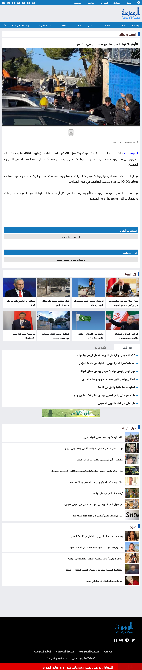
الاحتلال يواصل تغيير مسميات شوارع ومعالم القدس (108, 379)
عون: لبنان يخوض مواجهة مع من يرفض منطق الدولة (123, 302)
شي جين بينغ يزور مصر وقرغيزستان (24, 335)
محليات (122, 25)
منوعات (63, 25)
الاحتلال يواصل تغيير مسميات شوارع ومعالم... (89, 302)
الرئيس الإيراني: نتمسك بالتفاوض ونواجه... (126, 335)
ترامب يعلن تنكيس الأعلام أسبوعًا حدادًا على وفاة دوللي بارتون (94, 448)
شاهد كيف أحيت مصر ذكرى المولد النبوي (103, 437)
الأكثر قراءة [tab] (100, 347)
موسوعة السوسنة (21, 25)
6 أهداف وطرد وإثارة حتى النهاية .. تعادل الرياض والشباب (106, 355)
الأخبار (129, 2)
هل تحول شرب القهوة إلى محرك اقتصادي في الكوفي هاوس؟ (93, 504)
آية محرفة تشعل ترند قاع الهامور (108, 493)
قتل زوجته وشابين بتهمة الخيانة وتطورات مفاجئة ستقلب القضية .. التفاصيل (87, 470)
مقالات (79, 25)
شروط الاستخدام (65, 651)
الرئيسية (136, 25)
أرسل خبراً (91, 2)
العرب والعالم (127, 34)
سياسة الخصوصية (89, 651)
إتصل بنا (104, 2)
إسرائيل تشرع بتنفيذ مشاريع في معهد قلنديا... (55, 335)
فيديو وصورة (45, 25)
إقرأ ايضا (130, 274)
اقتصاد (107, 25)
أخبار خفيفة (129, 427)
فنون (133, 526)
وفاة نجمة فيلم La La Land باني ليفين (104, 580)
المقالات (117, 2)
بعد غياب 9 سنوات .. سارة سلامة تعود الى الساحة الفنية (96, 547)
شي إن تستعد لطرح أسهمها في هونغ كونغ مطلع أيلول (97, 515)
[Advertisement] (56, 13)
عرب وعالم (93, 25)
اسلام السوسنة (42, 651)
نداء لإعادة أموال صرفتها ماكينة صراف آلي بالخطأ (100, 459)
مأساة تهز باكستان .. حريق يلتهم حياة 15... (91, 335)
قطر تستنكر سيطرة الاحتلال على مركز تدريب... (55, 302)
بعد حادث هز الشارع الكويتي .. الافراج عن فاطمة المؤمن (106, 363)
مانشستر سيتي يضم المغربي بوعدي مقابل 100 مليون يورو (104, 395)
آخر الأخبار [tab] (127, 347)
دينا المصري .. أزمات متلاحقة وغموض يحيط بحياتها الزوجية (95, 558)
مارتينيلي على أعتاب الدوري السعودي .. (115, 403)
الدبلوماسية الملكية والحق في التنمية (116, 387)
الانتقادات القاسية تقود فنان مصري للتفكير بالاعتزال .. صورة (94, 569)
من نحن (77, 2)
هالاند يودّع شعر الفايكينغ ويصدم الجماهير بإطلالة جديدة (96, 482)
